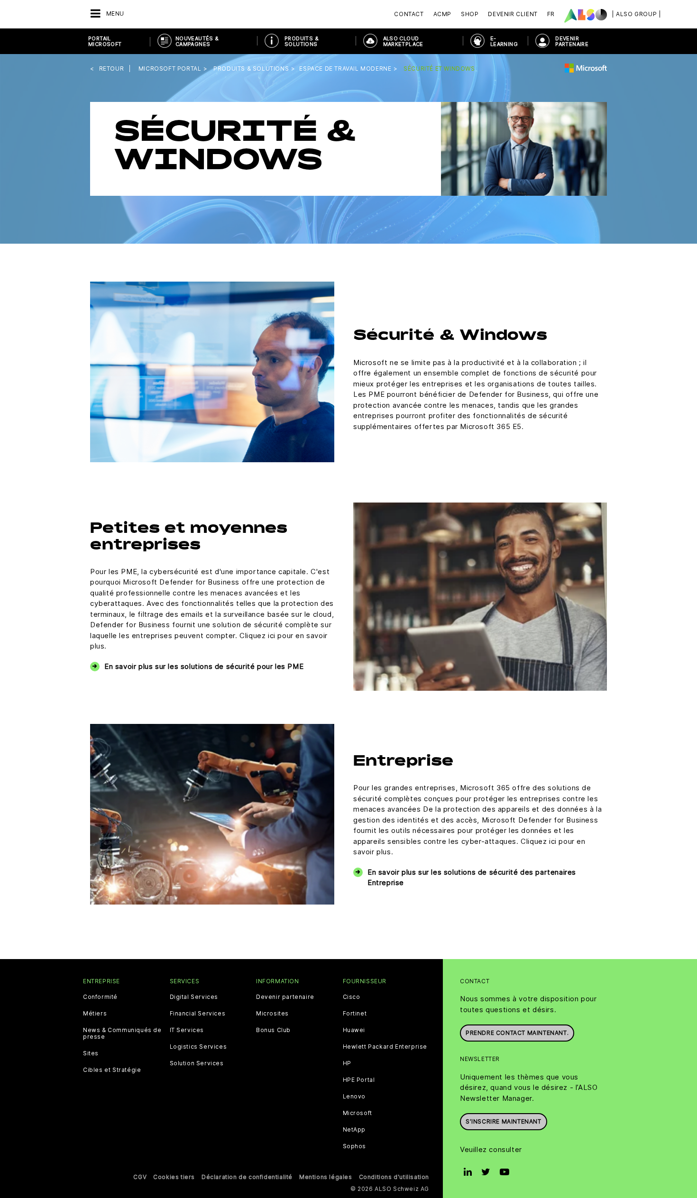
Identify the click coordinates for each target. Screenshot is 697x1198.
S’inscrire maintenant (503, 1121)
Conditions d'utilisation (394, 1176)
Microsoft (357, 1113)
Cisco (351, 997)
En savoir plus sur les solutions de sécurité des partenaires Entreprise (471, 877)
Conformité (100, 997)
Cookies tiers (174, 1176)
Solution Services (197, 1063)
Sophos (355, 1146)
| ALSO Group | (636, 14)
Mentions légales (325, 1176)
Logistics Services (198, 1046)
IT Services (187, 1030)
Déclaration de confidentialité (247, 1176)
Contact (408, 14)
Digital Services (194, 997)
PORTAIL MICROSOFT (105, 41)
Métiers (95, 1013)
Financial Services (198, 1013)
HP (347, 1063)
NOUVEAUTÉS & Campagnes (197, 41)
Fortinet (355, 1013)
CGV (140, 1176)
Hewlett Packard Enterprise (385, 1046)
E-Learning (504, 41)
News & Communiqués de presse (122, 1033)
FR (551, 14)
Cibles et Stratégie (112, 1070)
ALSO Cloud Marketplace (403, 41)
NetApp (354, 1129)
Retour (111, 68)
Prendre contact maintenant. (517, 1032)
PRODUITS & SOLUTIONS (301, 41)
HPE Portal (359, 1080)
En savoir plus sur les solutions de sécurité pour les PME (203, 666)
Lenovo (354, 1096)
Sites (91, 1053)
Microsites (272, 1013)
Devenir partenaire (285, 997)
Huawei (354, 1030)
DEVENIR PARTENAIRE (571, 41)
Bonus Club (273, 1030)
